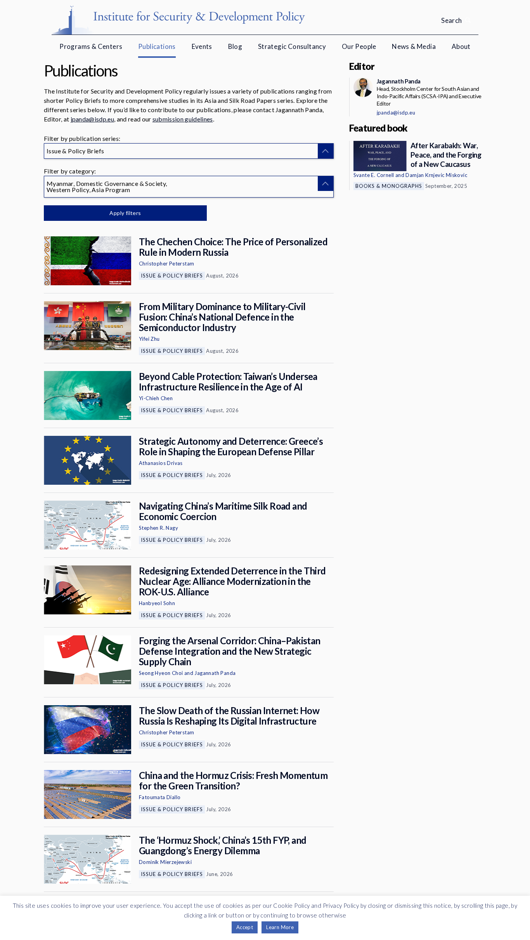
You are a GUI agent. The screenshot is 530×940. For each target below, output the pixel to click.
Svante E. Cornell (373, 175)
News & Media (414, 46)
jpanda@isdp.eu (92, 119)
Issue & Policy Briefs (172, 275)
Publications (157, 46)
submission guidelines (182, 119)
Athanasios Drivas (161, 463)
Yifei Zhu (149, 339)
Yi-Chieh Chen (156, 398)
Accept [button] (244, 927)
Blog (235, 46)
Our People (359, 46)
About (461, 46)
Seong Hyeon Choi (161, 673)
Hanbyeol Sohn (157, 603)
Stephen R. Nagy (158, 528)
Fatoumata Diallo (159, 797)
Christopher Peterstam (166, 263)
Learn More (280, 927)
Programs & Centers (90, 46)
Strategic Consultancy (292, 46)
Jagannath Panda (215, 673)
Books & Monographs (388, 186)
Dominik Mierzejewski (165, 862)
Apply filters (125, 213)
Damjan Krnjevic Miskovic (436, 175)
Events (202, 46)
